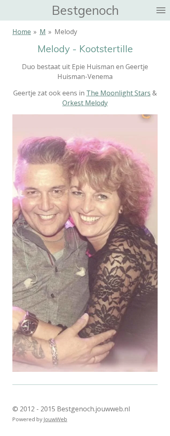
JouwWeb (55, 419)
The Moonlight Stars (118, 92)
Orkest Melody (85, 102)
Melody (65, 31)
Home (21, 31)
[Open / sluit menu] (161, 10)
